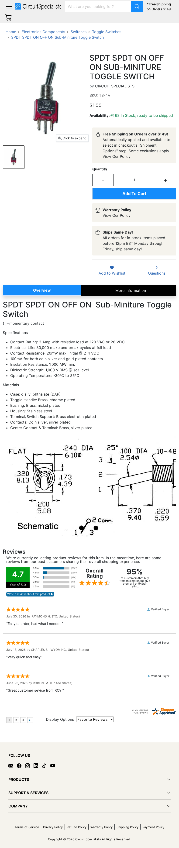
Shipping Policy (127, 827)
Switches (78, 31)
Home (11, 31)
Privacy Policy (53, 827)
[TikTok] (46, 765)
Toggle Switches (106, 31)
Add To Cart (134, 193)
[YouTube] (54, 765)
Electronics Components (43, 31)
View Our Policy (117, 156)
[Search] (137, 6)
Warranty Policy (101, 827)
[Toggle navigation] (9, 6)
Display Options (60, 719)
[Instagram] (29, 765)
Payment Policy (153, 827)
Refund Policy (76, 827)
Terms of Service (27, 827)
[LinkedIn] (38, 765)
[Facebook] (21, 765)
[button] (9, 6)
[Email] (12, 765)
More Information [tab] (130, 290)
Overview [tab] (42, 290)
